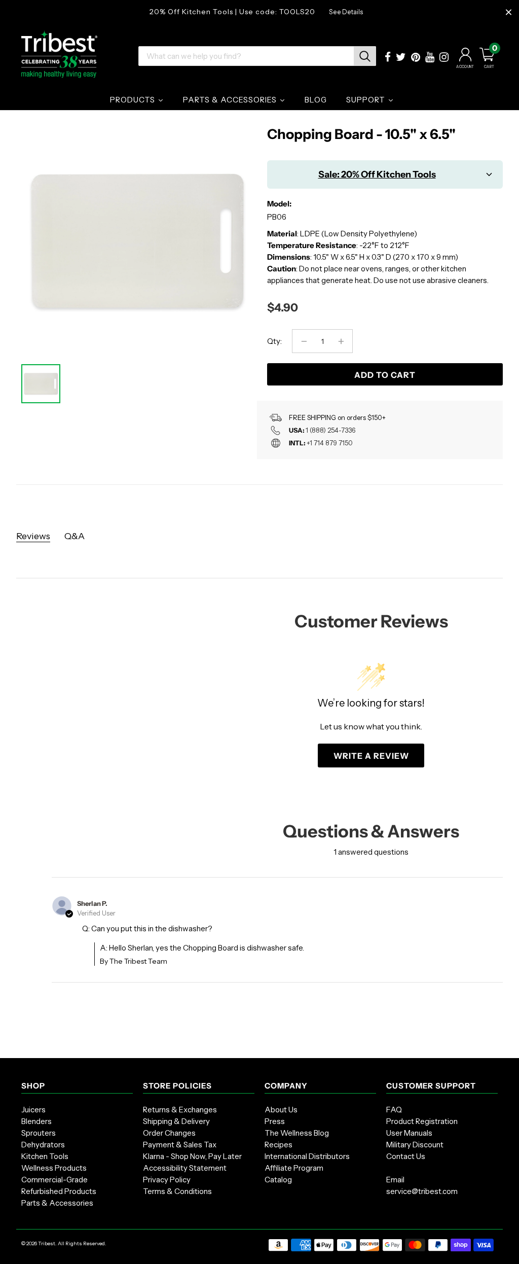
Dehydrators (43, 1144)
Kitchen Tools (44, 1156)
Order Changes (169, 1133)
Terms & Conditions (177, 1191)
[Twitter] (401, 58)
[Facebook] (388, 58)
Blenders (36, 1121)
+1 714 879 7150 (330, 443)
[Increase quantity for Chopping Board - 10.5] (340, 341)
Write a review (371, 756)
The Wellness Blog (297, 1133)
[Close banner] (508, 12)
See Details (346, 12)
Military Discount (414, 1144)
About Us (281, 1109)
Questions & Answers (371, 831)
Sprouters (38, 1133)
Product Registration (422, 1121)
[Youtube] (429, 58)
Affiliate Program (294, 1168)
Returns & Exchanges (180, 1109)
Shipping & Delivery (176, 1121)
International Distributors (307, 1156)
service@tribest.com (422, 1191)
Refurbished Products (58, 1191)
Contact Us (405, 1156)
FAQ (394, 1109)
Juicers (33, 1109)
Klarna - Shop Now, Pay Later (192, 1156)
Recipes (278, 1144)
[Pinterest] (415, 58)
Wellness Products (54, 1168)
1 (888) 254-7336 (330, 430)
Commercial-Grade (54, 1179)
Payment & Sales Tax (179, 1144)
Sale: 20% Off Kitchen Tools (377, 174)
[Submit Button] (365, 56)
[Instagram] (444, 58)
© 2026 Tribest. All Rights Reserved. (63, 1243)
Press (275, 1121)
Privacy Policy (167, 1179)
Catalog (278, 1179)
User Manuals (409, 1133)
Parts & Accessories (57, 1203)
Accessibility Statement (185, 1168)
